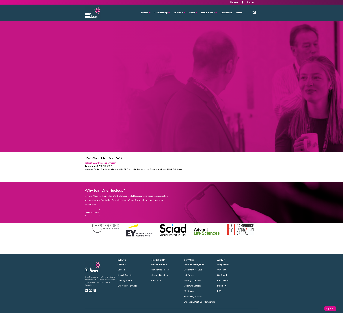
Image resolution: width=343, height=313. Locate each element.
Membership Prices (160, 269)
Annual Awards (125, 275)
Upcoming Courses (192, 285)
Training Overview (192, 280)
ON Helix (122, 264)
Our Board (222, 275)
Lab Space (189, 275)
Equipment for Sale (193, 269)
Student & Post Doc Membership (199, 301)
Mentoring (189, 291)
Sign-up (234, 2)
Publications (223, 280)
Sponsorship (156, 280)
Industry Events (125, 280)
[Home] (93, 13)
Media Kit (221, 285)
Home (239, 12)
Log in (250, 2)
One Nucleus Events (127, 285)
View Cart (254, 12)
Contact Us (226, 12)
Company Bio (223, 264)
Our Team (222, 269)
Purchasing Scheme (193, 296)
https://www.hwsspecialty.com (100, 162)
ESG (219, 291)
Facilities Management (194, 264)
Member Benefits (159, 264)
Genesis (121, 269)
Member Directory (159, 275)
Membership (161, 12)
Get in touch (92, 212)
